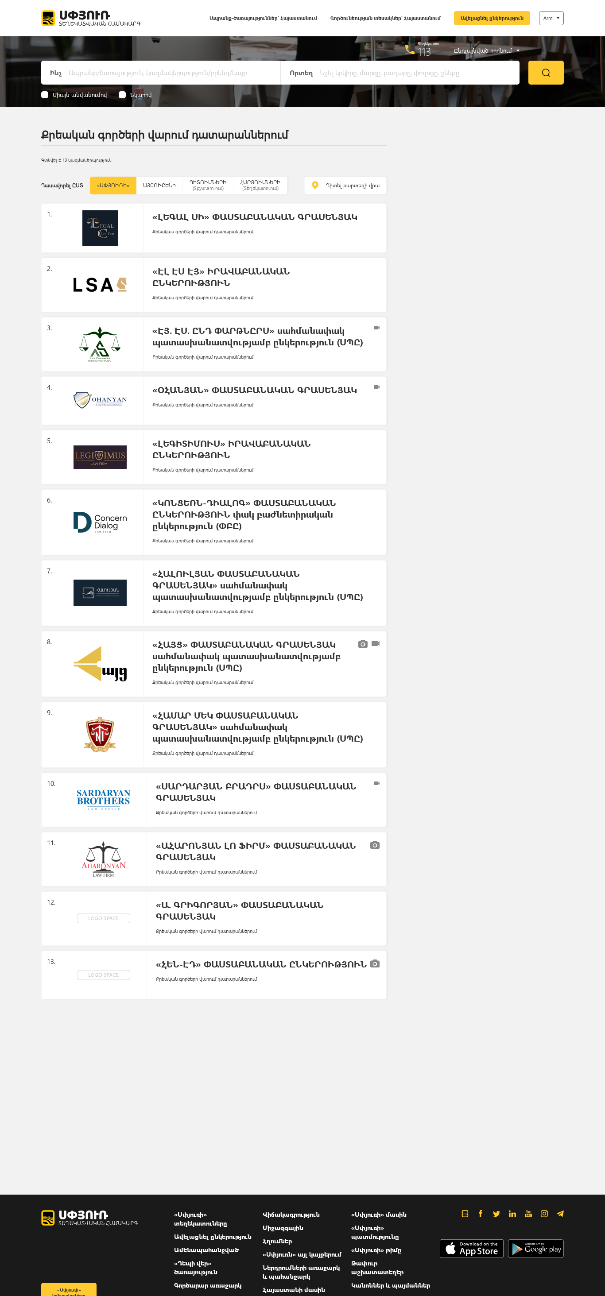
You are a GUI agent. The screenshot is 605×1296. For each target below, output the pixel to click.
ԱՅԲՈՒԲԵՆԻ (159, 185)
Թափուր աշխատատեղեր (377, 1267)
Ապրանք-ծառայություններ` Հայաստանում (263, 18)
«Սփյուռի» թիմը (376, 1250)
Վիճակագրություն (291, 1214)
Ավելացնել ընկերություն (492, 18)
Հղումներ (277, 1241)
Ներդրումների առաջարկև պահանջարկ (301, 1272)
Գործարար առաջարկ (207, 1285)
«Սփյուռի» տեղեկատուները (200, 1218)
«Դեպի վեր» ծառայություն (195, 1267)
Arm (547, 18)
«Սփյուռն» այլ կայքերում (302, 1254)
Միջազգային (283, 1227)
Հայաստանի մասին (294, 1289)
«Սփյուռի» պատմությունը (375, 1232)
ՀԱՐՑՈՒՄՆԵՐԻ (260, 185)
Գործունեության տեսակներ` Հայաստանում (385, 18)
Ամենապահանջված (206, 1250)
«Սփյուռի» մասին (379, 1214)
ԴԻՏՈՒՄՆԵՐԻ (208, 185)
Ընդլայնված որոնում (483, 50)
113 (424, 51)
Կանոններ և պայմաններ (390, 1285)
